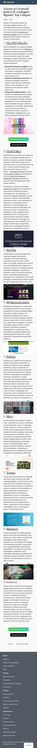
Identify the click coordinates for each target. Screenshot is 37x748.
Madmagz (12, 529)
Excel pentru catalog (12, 174)
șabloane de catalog (11, 189)
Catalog (10, 644)
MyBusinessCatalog (17, 302)
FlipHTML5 (13, 151)
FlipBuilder (28, 49)
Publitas (11, 356)
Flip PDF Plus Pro (17, 43)
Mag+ (9, 416)
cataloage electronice (17, 171)
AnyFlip (11, 250)
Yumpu (10, 473)
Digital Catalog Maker (22, 644)
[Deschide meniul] (33, 2)
